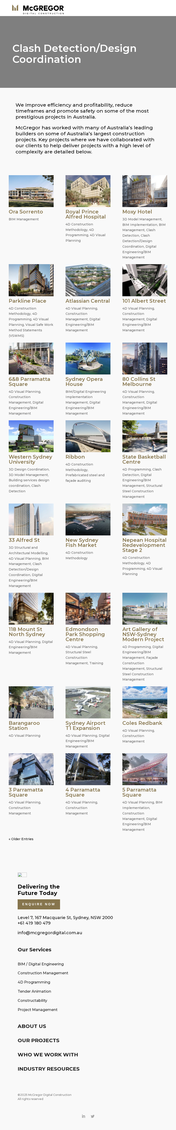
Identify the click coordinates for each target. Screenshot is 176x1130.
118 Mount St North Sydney (27, 631)
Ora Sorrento (26, 212)
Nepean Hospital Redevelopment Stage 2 (144, 545)
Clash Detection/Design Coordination (137, 241)
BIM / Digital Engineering (41, 964)
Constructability (32, 1000)
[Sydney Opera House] (88, 358)
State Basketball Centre (144, 459)
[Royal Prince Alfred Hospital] (88, 191)
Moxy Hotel (137, 212)
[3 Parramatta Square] (31, 769)
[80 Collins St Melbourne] (144, 358)
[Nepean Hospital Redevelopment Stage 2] (144, 519)
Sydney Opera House (84, 381)
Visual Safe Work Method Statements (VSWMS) (31, 330)
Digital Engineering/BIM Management (139, 252)
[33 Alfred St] (31, 519)
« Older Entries (21, 839)
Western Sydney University (30, 459)
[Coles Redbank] (144, 702)
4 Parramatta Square (83, 792)
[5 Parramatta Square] (144, 769)
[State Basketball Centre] (144, 436)
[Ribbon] (88, 436)
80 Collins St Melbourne (138, 381)
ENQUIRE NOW (38, 904)
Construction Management (43, 973)
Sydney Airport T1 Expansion (85, 725)
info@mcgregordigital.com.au (50, 932)
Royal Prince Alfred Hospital (86, 214)
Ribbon (75, 457)
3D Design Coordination (29, 469)
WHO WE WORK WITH (48, 1055)
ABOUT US (32, 1026)
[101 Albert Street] (144, 280)
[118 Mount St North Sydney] (31, 609)
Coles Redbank (142, 723)
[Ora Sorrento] (31, 191)
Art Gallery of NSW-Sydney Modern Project (143, 634)
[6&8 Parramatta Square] (31, 358)
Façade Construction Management (140, 663)
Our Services (34, 950)
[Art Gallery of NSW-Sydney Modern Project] (144, 609)
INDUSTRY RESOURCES (49, 1069)
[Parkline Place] (31, 280)
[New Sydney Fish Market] (88, 519)
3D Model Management (142, 219)
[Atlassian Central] (88, 280)
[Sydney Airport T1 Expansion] (88, 702)
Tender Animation (34, 991)
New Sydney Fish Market (82, 542)
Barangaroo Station (24, 725)
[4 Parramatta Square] (88, 769)
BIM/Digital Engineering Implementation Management (86, 397)
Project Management (38, 1010)
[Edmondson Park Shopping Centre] (88, 609)
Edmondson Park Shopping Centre (85, 634)
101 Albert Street (144, 301)
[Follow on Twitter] (92, 1116)
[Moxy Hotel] (144, 191)
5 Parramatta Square (139, 792)
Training (96, 663)
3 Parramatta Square (26, 792)
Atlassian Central (88, 301)
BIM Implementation (139, 225)
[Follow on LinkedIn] (83, 1116)
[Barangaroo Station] (31, 702)
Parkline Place (27, 301)
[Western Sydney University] (31, 436)
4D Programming (136, 469)
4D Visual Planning (81, 308)
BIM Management (24, 219)
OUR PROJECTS (38, 1040)
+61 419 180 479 (34, 923)
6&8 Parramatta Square (29, 381)
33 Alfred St (24, 540)
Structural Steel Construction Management (142, 491)
